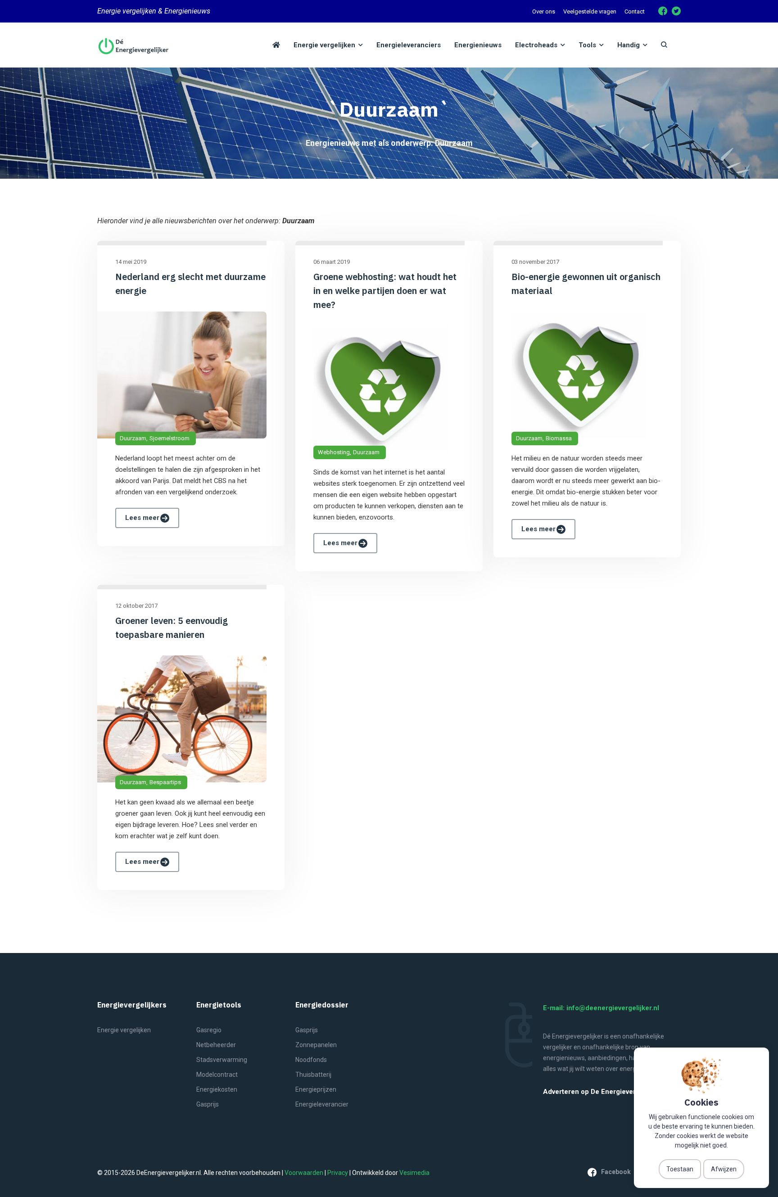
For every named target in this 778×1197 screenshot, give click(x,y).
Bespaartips (165, 782)
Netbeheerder (216, 1044)
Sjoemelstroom (169, 438)
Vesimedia (414, 1172)
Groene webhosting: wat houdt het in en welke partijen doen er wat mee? (385, 291)
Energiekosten (216, 1089)
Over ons (543, 11)
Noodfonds (311, 1059)
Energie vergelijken (124, 1030)
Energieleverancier (321, 1104)
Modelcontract (217, 1074)
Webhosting (334, 452)
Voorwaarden (304, 1172)
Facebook (616, 1171)
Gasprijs (207, 1104)
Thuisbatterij (313, 1074)
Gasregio (209, 1030)
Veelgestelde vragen (589, 11)
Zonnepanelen (316, 1044)
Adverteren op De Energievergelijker (601, 1092)
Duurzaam (133, 438)
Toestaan (679, 1169)
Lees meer (142, 518)
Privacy (337, 1172)
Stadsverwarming (221, 1059)
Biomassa (559, 438)
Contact (634, 11)
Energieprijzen (315, 1089)
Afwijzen (724, 1169)
